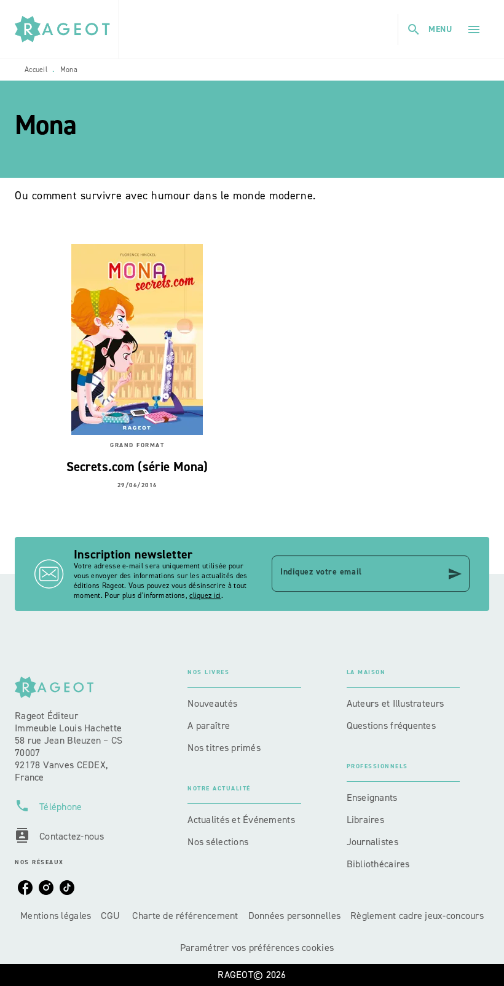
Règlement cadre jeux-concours (417, 915)
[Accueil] (66, 29)
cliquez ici (205, 595)
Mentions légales (55, 915)
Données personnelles (294, 915)
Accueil (36, 69)
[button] (244, 704)
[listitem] (25, 887)
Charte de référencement (185, 915)
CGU (111, 915)
